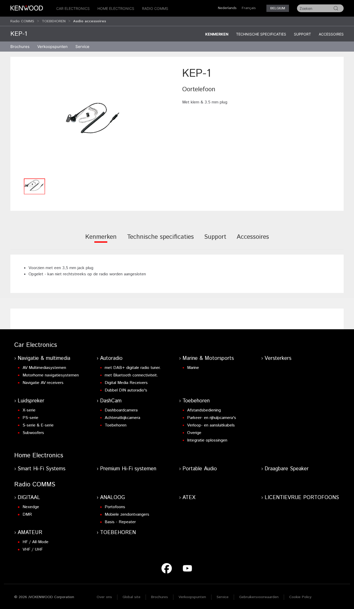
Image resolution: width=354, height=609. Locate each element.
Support (302, 34)
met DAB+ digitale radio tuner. (133, 368)
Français (249, 8)
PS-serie (30, 418)
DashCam (111, 401)
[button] (94, 121)
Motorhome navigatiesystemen (51, 375)
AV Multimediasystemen (44, 368)
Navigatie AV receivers (43, 383)
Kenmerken (216, 34)
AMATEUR (30, 532)
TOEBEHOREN (54, 21)
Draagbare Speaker (287, 469)
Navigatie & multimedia (44, 358)
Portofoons (115, 507)
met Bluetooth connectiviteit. (131, 375)
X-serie (29, 410)
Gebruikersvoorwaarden (259, 597)
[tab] (101, 240)
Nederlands (227, 8)
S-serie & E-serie (38, 425)
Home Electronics (115, 8)
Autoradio (111, 358)
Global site (131, 597)
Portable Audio (199, 469)
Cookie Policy (300, 597)
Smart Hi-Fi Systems (41, 469)
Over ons (104, 597)
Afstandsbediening (204, 410)
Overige (194, 433)
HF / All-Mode (35, 542)
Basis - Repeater (120, 522)
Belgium (277, 8)
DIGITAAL (29, 497)
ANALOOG (112, 497)
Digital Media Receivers (126, 383)
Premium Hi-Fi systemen (128, 469)
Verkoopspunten (52, 46)
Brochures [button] (20, 46)
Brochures (159, 597)
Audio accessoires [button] (89, 21)
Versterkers (278, 358)
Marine (193, 368)
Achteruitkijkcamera (122, 418)
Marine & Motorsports (208, 358)
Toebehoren (115, 425)
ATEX (188, 497)
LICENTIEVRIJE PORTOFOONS (302, 497)
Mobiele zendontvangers (127, 514)
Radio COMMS (155, 8)
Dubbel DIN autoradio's (126, 390)
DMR (27, 514)
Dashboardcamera (121, 410)
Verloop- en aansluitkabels (211, 425)
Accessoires (331, 34)
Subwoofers (33, 433)
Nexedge (31, 507)
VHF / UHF (33, 549)
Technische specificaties (261, 34)
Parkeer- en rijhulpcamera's (211, 418)
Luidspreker (31, 401)
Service (82, 46)
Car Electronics (73, 8)
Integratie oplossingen (207, 440)
